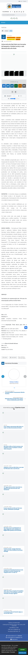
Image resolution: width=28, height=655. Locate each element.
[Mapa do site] (21, 12)
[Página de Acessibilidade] (23, 12)
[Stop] (15, 91)
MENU (4, 22)
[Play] (12, 91)
